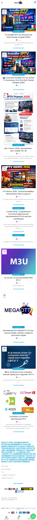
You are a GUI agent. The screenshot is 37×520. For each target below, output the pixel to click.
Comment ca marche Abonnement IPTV (18, 417)
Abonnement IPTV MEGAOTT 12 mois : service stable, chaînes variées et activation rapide (18, 333)
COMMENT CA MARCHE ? (8, 475)
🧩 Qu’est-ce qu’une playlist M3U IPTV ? (18, 279)
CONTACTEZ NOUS (7, 478)
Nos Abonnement (6, 469)
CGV (2, 472)
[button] (33, 516)
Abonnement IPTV (18, 31)
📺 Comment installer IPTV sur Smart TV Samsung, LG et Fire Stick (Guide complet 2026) (18, 80)
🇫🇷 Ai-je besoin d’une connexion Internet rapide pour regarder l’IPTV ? (18, 373)
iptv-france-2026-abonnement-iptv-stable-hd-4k (18, 149)
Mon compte (4, 466)
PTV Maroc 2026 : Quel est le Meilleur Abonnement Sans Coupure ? (18, 192)
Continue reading (18, 48)
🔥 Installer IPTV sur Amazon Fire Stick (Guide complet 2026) (18, 36)
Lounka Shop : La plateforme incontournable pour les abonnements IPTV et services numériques (18, 215)
